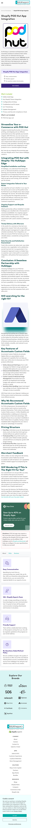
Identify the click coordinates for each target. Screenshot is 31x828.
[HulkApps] (23, 2)
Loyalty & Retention (15, 758)
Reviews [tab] (16, 553)
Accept (15, 815)
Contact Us (15, 744)
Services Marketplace (6, 10)
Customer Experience (15, 756)
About (15, 739)
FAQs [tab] (10, 553)
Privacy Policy (18, 811)
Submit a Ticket (15, 747)
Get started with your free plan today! (12, 497)
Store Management (15, 761)
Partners (15, 770)
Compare (15, 787)
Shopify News (15, 784)
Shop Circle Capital (15, 768)
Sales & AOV (15, 753)
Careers (15, 742)
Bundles (15, 775)
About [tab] (4, 553)
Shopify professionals (19, 541)
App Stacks (15, 773)
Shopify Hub (15, 792)
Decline (14, 820)
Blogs (15, 782)
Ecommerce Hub (16, 789)
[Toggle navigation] (2, 2)
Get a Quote (15, 85)
